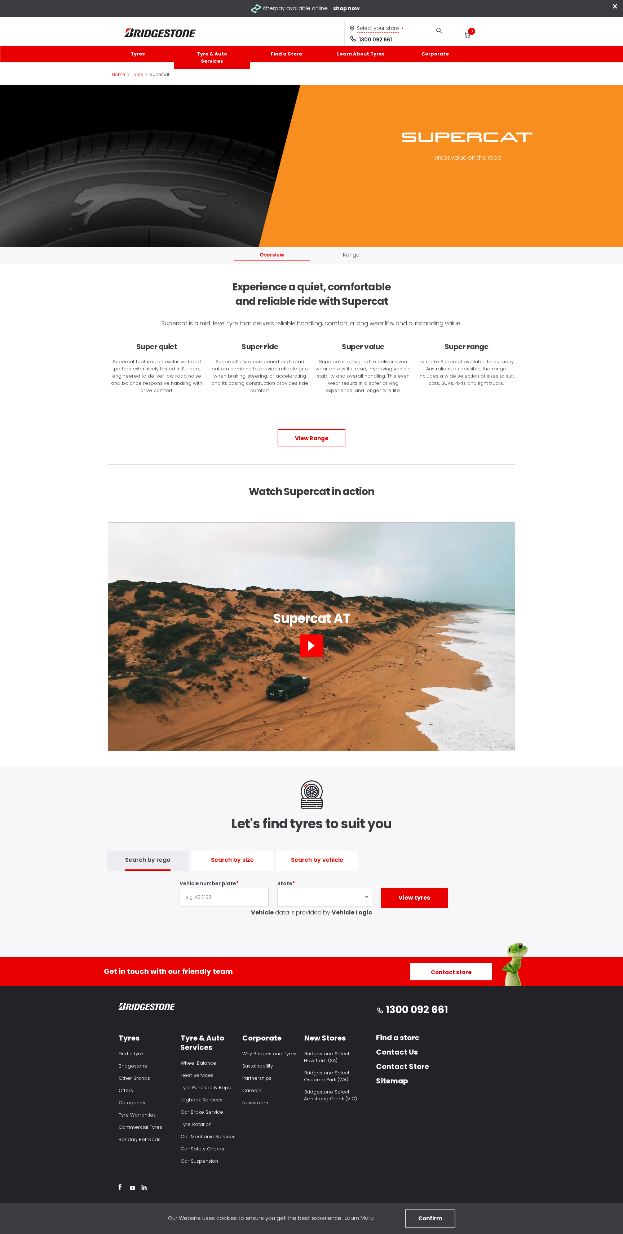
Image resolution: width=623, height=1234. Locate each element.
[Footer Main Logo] (147, 1008)
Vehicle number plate (208, 883)
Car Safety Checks (202, 1148)
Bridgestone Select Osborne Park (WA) (326, 1076)
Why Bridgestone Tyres (269, 1053)
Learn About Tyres (361, 53)
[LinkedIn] (144, 1188)
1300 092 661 (375, 39)
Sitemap (392, 1081)
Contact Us (397, 1052)
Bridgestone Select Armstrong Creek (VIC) (330, 1095)
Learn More (359, 1217)
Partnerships (256, 1078)
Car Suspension (199, 1161)
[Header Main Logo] (160, 32)
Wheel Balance (198, 1063)
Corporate (435, 53)
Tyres (138, 53)
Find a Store (286, 53)
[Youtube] (132, 1188)
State (284, 883)
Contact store (451, 972)
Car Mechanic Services (208, 1136)
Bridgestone (133, 1066)
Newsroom (255, 1102)
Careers (252, 1090)
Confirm (430, 1218)
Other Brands (134, 1078)
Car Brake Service (202, 1112)
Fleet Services (197, 1075)
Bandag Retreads (139, 1139)
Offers (126, 1090)
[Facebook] (119, 1188)
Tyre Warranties (137, 1115)
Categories (132, 1102)
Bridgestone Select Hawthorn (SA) (326, 1057)
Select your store (378, 28)
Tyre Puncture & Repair (207, 1087)
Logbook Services (201, 1099)
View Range (311, 438)
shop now (346, 8)
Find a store (397, 1038)
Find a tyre (131, 1053)
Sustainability (257, 1066)
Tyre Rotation (196, 1124)
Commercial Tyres (140, 1127)
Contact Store (402, 1066)
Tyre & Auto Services (212, 57)
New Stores (325, 1038)
